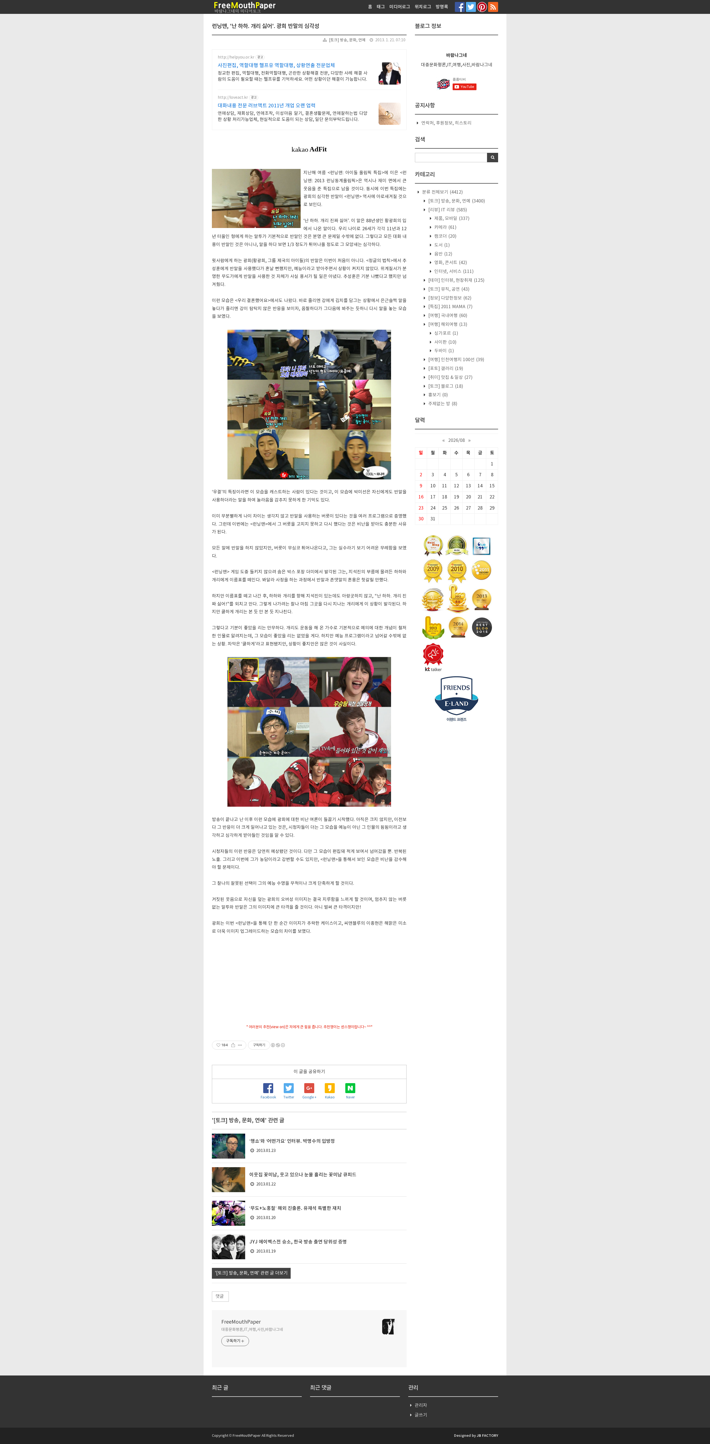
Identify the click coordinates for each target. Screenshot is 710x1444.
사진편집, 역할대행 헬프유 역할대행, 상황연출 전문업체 (276, 66)
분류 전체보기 (442, 192)
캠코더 (445, 236)
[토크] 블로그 (445, 386)
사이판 (445, 342)
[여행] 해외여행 (447, 324)
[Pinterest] (482, 6)
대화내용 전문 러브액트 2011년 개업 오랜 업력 (267, 106)
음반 (442, 254)
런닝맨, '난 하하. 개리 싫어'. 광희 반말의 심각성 (265, 26)
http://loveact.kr (233, 97)
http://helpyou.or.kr (236, 57)
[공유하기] (233, 1045)
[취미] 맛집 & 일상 (450, 377)
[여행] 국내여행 (447, 315)
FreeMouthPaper (241, 1322)
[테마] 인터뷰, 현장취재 (456, 280)
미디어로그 (399, 6)
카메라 (445, 227)
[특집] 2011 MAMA (450, 306)
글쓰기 (421, 1415)
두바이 (443, 350)
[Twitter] (471, 6)
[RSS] (493, 6)
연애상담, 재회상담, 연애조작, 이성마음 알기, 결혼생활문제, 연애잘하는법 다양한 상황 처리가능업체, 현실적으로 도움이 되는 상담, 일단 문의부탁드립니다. (292, 116)
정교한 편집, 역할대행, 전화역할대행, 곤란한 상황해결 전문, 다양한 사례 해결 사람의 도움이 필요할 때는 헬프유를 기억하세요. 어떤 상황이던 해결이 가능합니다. (292, 76)
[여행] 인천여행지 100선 (455, 359)
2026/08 (456, 440)
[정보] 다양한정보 (449, 298)
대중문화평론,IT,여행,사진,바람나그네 (252, 1330)
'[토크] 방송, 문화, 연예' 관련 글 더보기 (251, 1273)
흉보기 (437, 394)
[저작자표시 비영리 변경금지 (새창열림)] (277, 1045)
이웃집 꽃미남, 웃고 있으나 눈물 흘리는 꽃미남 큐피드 (302, 1175)
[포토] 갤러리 (445, 368)
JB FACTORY (487, 1435)
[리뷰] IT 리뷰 (447, 209)
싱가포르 (445, 333)
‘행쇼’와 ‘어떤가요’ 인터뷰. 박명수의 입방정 (292, 1141)
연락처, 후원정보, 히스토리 (446, 123)
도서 (441, 245)
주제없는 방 (442, 403)
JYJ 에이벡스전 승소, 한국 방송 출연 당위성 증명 (298, 1242)
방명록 (442, 6)
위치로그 (423, 6)
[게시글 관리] (240, 1045)
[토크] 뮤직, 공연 (448, 289)
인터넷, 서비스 (453, 271)
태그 (381, 6)
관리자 (421, 1405)
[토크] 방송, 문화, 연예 (347, 40)
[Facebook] (460, 6)
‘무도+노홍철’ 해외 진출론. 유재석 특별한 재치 (295, 1208)
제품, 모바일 (451, 218)
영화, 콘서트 (450, 262)
